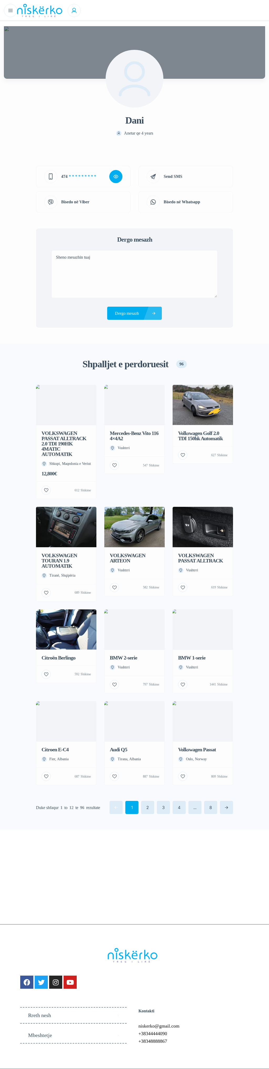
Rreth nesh (39, 1015)
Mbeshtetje (40, 1035)
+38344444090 (152, 1033)
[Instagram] (55, 982)
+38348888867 (152, 1041)
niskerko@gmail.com (158, 1026)
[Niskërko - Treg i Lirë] (39, 10)
